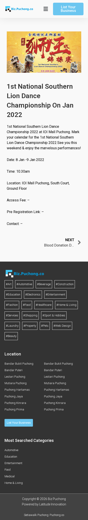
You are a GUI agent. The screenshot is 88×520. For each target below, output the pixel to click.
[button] (45, 9)
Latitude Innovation (52, 504)
